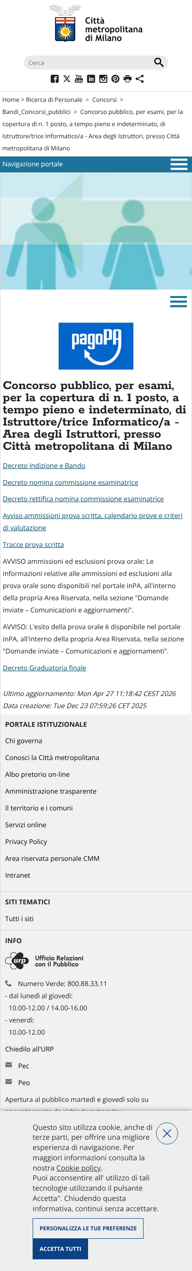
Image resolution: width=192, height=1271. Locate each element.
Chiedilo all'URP (30, 1049)
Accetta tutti (60, 1249)
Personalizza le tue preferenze (88, 1228)
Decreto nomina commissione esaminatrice (70, 482)
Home (11, 99)
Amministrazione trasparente (50, 791)
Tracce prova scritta (33, 544)
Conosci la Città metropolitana (52, 757)
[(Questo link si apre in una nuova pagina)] (55, 80)
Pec (23, 1066)
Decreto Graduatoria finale (44, 668)
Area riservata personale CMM (52, 858)
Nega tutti (167, 1133)
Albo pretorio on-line (37, 774)
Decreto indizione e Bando (44, 466)
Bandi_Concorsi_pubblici (36, 111)
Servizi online (25, 825)
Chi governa (23, 741)
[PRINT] (127, 80)
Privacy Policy (26, 842)
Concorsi (104, 99)
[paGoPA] (96, 367)
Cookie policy (78, 1168)
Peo (24, 1083)
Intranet (17, 875)
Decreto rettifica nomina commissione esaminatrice (83, 499)
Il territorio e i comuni (39, 808)
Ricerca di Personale (54, 99)
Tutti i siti (19, 919)
